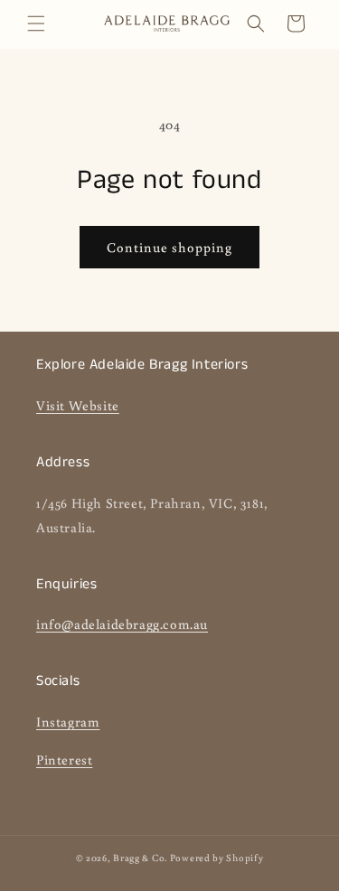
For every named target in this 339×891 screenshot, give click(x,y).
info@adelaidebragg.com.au (122, 624)
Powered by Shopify (217, 857)
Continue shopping (169, 247)
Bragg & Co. (140, 857)
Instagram (67, 721)
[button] (36, 23)
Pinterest (64, 759)
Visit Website (77, 405)
